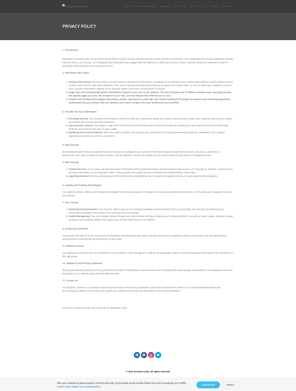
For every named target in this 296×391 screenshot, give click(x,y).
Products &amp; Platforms (140, 6)
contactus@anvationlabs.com (205, 287)
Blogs (213, 6)
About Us (180, 6)
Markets (165, 6)
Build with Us (198, 6)
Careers (226, 6)
